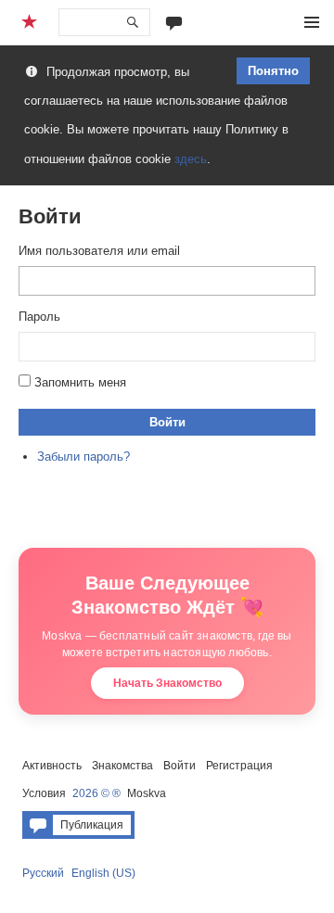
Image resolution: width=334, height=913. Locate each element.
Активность (52, 765)
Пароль (39, 316)
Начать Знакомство (167, 683)
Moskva (146, 793)
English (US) (103, 873)
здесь (190, 159)
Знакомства (122, 765)
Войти (167, 422)
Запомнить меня (80, 382)
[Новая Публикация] (174, 21)
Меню (311, 22)
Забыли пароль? (83, 456)
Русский (43, 873)
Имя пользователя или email (99, 251)
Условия (44, 793)
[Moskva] (32, 22)
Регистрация (239, 765)
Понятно (273, 71)
